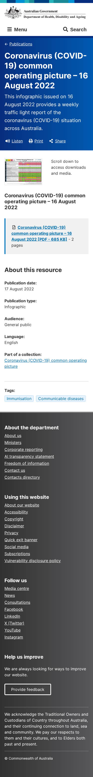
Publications (20, 43)
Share (60, 140)
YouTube (12, 630)
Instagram (13, 637)
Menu (20, 29)
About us (12, 435)
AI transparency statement (29, 456)
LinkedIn (12, 616)
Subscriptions (17, 553)
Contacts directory (22, 477)
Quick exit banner (20, 539)
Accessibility (16, 511)
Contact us (14, 470)
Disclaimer (14, 525)
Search (78, 29)
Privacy (11, 532)
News (9, 595)
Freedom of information (26, 463)
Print (38, 140)
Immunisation (19, 398)
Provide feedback (27, 689)
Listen (17, 140)
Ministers (12, 442)
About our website (21, 505)
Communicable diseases (61, 398)
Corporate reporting (23, 449)
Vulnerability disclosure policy (32, 560)
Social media (16, 546)
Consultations (17, 602)
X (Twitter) (14, 623)
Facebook (13, 609)
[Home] (46, 12)
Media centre (16, 588)
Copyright (13, 518)
